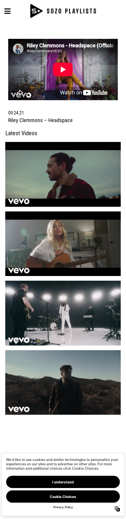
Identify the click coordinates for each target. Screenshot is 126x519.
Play (93, 171)
